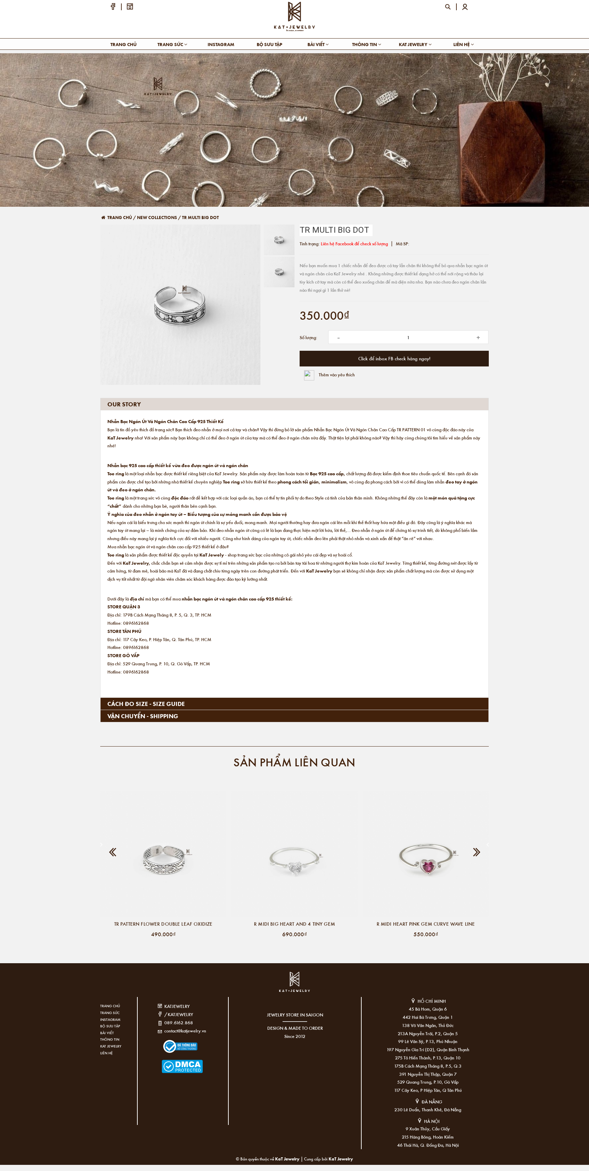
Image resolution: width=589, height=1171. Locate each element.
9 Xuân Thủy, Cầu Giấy (428, 1128)
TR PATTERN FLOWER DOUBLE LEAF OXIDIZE (163, 923)
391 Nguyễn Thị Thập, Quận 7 (428, 1074)
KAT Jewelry (413, 44)
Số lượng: (308, 337)
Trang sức (170, 44)
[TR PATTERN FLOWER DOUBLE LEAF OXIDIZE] (163, 854)
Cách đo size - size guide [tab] (146, 703)
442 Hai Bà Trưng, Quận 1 (428, 1017)
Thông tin (365, 44)
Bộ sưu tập (269, 44)
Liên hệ (462, 44)
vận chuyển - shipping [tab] (142, 715)
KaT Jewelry (341, 1158)
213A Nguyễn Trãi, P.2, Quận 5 (428, 1033)
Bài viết (316, 44)
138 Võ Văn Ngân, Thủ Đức (428, 1025)
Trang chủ (123, 44)
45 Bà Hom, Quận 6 (428, 1008)
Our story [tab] (124, 404)
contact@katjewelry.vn (185, 1030)
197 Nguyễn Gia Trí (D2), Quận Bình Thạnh (428, 1049)
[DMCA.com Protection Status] (172, 1062)
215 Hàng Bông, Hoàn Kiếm (428, 1136)
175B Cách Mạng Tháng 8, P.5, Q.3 (428, 1065)
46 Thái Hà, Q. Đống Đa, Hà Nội (428, 1144)
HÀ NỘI (432, 1121)
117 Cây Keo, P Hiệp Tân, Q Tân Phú (428, 1090)
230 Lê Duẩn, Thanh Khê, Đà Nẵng (427, 1109)
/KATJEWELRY (178, 1014)
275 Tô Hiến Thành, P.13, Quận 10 (427, 1057)
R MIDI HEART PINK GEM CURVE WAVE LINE (426, 923)
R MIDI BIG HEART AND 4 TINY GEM (294, 923)
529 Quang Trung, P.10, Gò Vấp (427, 1081)
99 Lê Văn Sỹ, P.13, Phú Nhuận (427, 1041)
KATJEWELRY (177, 1006)
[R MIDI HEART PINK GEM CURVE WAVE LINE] (426, 854)
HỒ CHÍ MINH (432, 1000)
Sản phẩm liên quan (294, 761)
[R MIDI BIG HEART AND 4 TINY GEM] (294, 854)
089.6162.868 (178, 1022)
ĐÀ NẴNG (432, 1101)
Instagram (221, 44)
